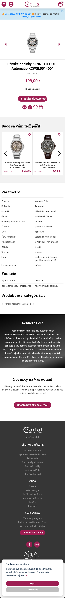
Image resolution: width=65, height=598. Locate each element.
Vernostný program (32, 518)
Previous (5, 153)
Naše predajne (32, 490)
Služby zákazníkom (32, 494)
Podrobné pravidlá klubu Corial (32, 522)
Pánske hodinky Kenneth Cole (18, 304)
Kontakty (32, 506)
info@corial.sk (32, 437)
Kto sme (32, 486)
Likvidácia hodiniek (32, 474)
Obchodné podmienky (32, 462)
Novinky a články (32, 470)
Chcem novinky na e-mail (32, 405)
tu (26, 575)
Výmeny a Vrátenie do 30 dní (32, 454)
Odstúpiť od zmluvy (32, 532)
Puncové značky (32, 466)
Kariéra (32, 502)
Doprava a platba (32, 450)
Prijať (32, 583)
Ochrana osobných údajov (32, 526)
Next (59, 153)
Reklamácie (32, 458)
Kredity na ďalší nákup (31, 17)
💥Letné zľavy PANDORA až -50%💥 (18, 14)
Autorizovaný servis (32, 498)
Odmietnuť (33, 589)
